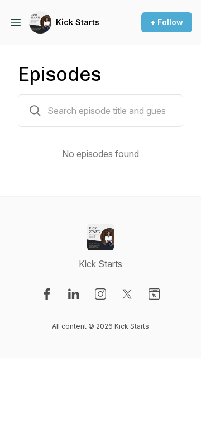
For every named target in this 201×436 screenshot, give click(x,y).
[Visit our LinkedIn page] (73, 294)
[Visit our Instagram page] (100, 294)
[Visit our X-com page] (127, 294)
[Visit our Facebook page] (46, 294)
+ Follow (166, 22)
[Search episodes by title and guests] (35, 110)
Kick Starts (77, 22)
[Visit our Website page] (154, 294)
